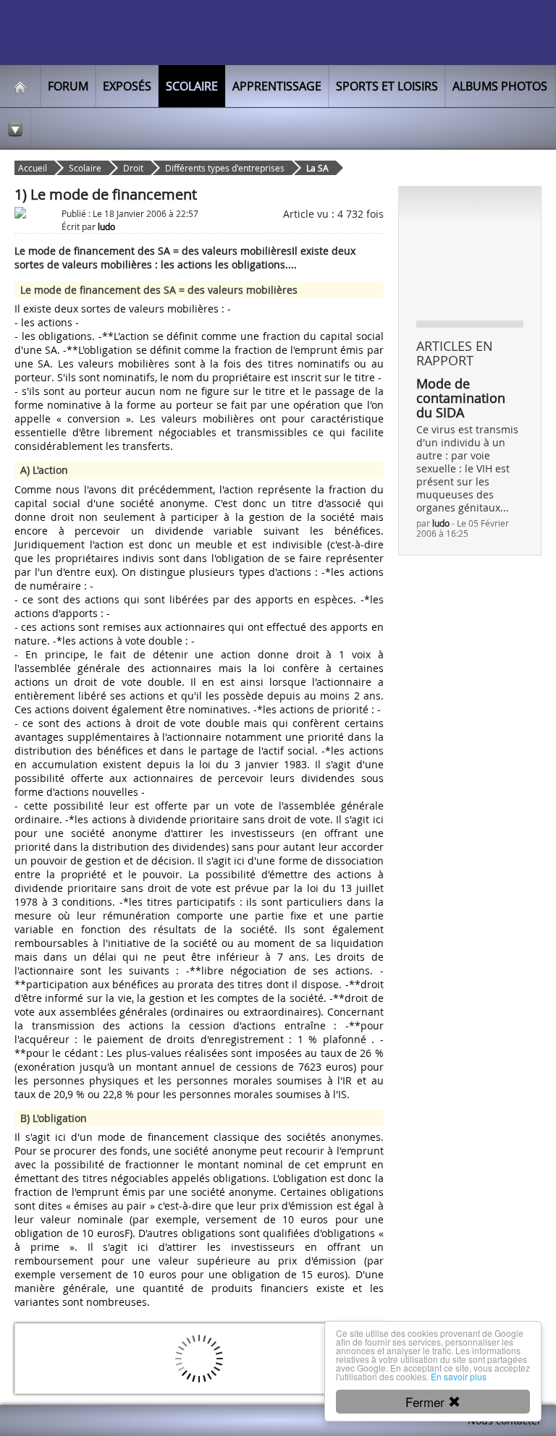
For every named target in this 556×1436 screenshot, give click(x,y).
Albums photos (499, 86)
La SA (317, 168)
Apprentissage (276, 86)
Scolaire (192, 86)
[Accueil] (20, 86)
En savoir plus (458, 1376)
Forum (68, 86)
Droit (133, 168)
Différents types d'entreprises (225, 168)
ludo (441, 523)
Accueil (32, 168)
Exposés (127, 86)
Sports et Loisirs (387, 86)
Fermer (426, 1402)
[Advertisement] (486, 252)
